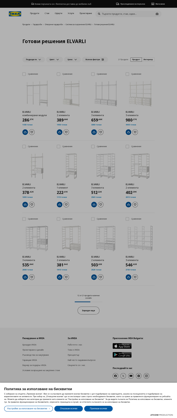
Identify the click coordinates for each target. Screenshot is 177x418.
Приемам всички (98, 408)
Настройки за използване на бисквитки (27, 408)
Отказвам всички (68, 408)
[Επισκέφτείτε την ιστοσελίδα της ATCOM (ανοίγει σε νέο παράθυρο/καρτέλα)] (161, 415)
